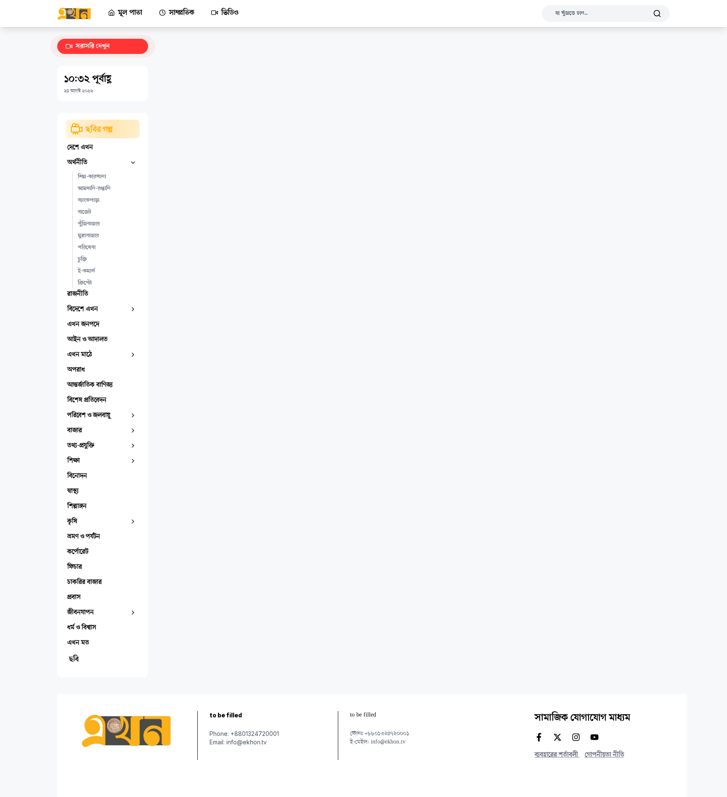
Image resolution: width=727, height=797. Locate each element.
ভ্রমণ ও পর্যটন (83, 536)
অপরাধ (76, 369)
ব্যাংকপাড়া (88, 200)
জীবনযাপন (80, 612)
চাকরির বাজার (84, 582)
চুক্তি (82, 259)
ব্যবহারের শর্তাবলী (557, 755)
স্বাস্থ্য (73, 491)
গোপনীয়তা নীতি (604, 755)
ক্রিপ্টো (85, 283)
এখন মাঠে (79, 354)
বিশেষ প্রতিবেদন (86, 400)
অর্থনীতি (77, 162)
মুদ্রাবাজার (88, 236)
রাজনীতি (77, 294)
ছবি (74, 659)
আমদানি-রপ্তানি (94, 188)
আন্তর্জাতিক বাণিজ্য (90, 385)
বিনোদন (77, 476)
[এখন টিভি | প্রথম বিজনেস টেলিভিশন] (82, 13)
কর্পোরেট (77, 551)
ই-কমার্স (86, 271)
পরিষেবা (87, 247)
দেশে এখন (80, 147)
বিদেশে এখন (82, 309)
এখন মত (78, 642)
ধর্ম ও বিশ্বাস (81, 627)
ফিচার (74, 567)
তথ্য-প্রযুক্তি (80, 445)
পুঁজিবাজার (89, 224)
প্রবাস (74, 597)
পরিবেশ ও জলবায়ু (88, 415)
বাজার (74, 430)
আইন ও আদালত (87, 339)
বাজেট (84, 212)
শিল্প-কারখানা (92, 177)
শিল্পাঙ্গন (77, 506)
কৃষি (72, 521)
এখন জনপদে (83, 324)
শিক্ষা (73, 460)
